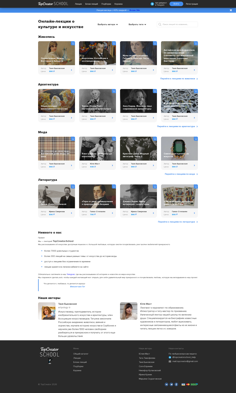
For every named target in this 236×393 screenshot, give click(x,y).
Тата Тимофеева (147, 358)
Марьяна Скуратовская (150, 378)
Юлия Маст (144, 353)
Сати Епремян (146, 366)
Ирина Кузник (145, 374)
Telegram (160, 5)
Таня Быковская (146, 362)
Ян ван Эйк (134, 10)
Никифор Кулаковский (150, 370)
